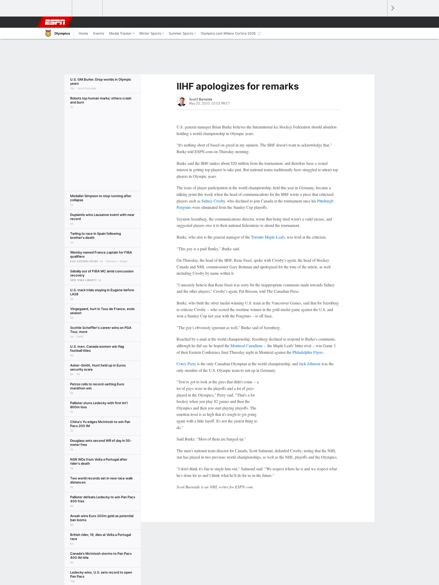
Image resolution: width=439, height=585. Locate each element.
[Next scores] (392, 8)
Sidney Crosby (213, 200)
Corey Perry (186, 363)
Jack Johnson (309, 363)
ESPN (55, 22)
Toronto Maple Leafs (268, 237)
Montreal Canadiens (246, 345)
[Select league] (57, 8)
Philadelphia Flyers (307, 352)
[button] (381, 22)
